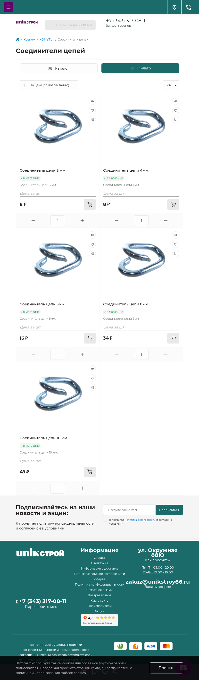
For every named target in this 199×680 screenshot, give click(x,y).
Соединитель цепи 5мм (42, 304)
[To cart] (90, 204)
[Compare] (92, 119)
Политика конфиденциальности (99, 584)
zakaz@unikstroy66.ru (158, 581)
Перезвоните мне (41, 606)
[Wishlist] (92, 110)
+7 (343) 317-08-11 (126, 20)
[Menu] (8, 7)
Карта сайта (99, 600)
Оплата (99, 558)
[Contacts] (188, 7)
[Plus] (82, 221)
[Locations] (174, 7)
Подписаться (169, 510)
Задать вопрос (158, 587)
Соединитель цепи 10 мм (43, 438)
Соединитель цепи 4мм (125, 170)
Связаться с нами (99, 590)
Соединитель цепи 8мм (125, 304)
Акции (99, 611)
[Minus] (33, 221)
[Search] (50, 25)
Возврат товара (99, 595)
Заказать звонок (118, 25)
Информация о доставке (99, 568)
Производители (99, 606)
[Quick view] (92, 101)
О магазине (99, 563)
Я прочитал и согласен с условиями (141, 521)
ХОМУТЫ (46, 39)
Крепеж (29, 39)
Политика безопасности (140, 519)
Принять (166, 668)
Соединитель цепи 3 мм (43, 170)
